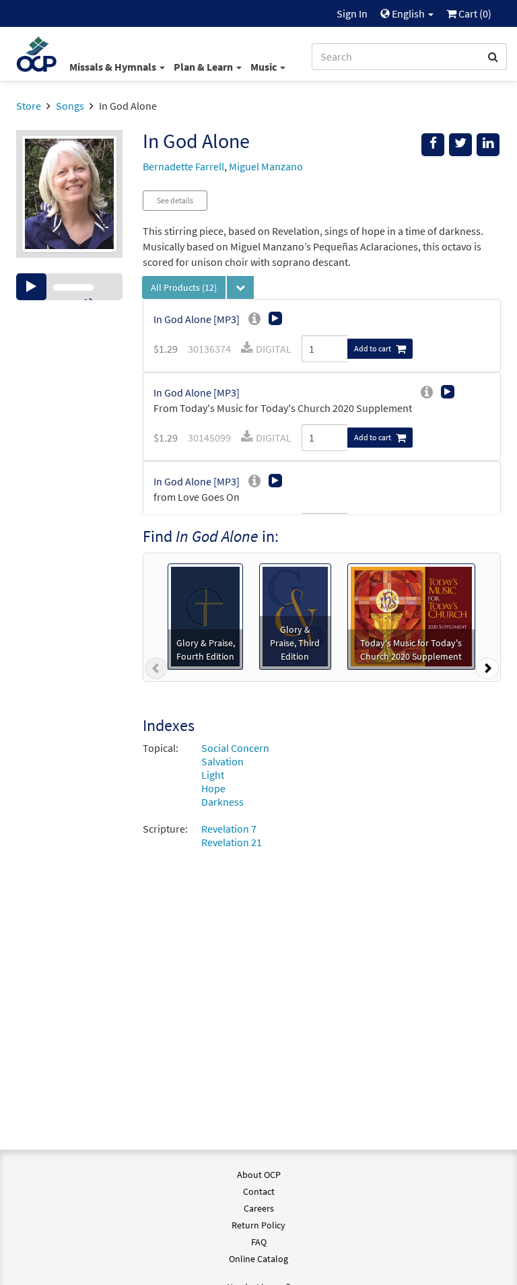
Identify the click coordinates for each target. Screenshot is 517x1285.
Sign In (352, 13)
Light (212, 775)
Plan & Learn (204, 66)
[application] (69, 286)
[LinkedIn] (488, 144)
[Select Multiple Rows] (240, 287)
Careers (259, 1208)
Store (28, 105)
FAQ (259, 1242)
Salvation (222, 761)
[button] (156, 671)
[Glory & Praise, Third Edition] (295, 615)
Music (264, 66)
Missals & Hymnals (113, 66)
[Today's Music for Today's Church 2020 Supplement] (411, 615)
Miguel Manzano (266, 166)
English (408, 13)
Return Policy (258, 1225)
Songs (70, 105)
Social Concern (235, 748)
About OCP (259, 1175)
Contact (259, 1191)
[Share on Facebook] (432, 144)
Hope (213, 788)
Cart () (473, 13)
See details (175, 200)
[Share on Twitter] (460, 144)
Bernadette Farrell (183, 166)
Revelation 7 (228, 828)
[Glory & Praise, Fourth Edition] (205, 615)
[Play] (31, 286)
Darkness (222, 801)
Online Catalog (258, 1259)
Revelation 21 (231, 842)
